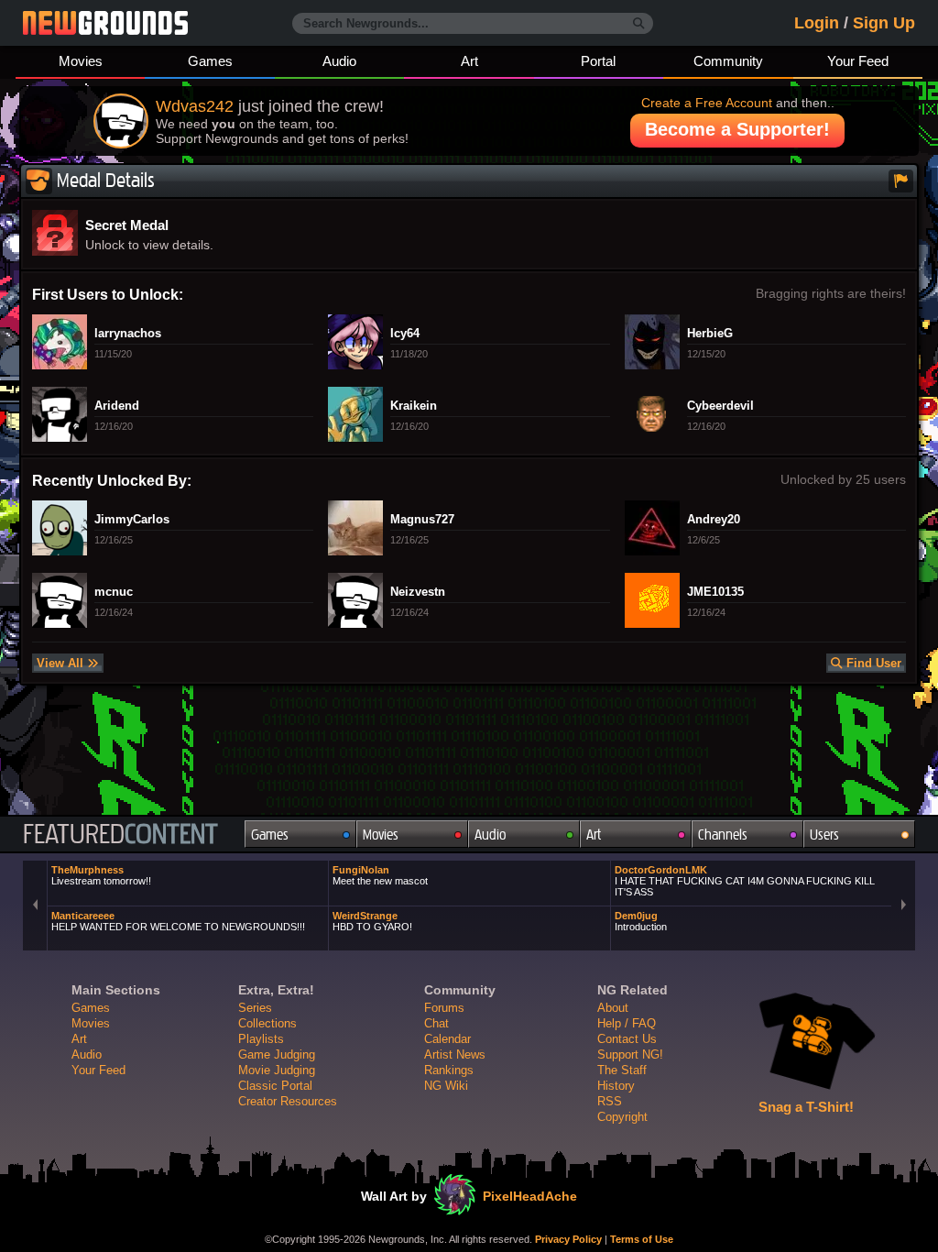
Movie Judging (276, 1070)
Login (816, 23)
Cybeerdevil (720, 406)
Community (728, 61)
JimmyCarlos (131, 519)
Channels (722, 834)
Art (469, 61)
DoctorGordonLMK (745, 880)
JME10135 (715, 592)
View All (62, 663)
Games (210, 61)
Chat (436, 1023)
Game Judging (276, 1054)
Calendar (447, 1039)
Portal (598, 61)
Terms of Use (641, 1239)
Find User (872, 663)
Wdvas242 (195, 106)
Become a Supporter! (737, 129)
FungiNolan (380, 875)
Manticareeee (178, 921)
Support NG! (630, 1054)
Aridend (116, 406)
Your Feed (858, 61)
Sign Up (884, 23)
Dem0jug (641, 921)
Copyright (622, 1117)
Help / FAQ (626, 1023)
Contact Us (627, 1039)
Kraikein (413, 406)
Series (255, 1008)
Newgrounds (105, 23)
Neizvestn (417, 592)
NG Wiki (446, 1086)
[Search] (639, 23)
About (612, 1008)
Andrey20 (713, 519)
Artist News (454, 1054)
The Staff (622, 1070)
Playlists (261, 1039)
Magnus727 (422, 519)
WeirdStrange (372, 921)
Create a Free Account (706, 102)
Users (824, 834)
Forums (444, 1008)
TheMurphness (101, 875)
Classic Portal (275, 1086)
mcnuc (113, 592)
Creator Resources (287, 1101)
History (616, 1086)
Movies (81, 61)
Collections (267, 1023)
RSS (609, 1101)
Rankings (449, 1070)
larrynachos (127, 333)
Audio (339, 61)
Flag (901, 181)
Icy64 (405, 333)
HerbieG (710, 333)
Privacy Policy (568, 1239)
